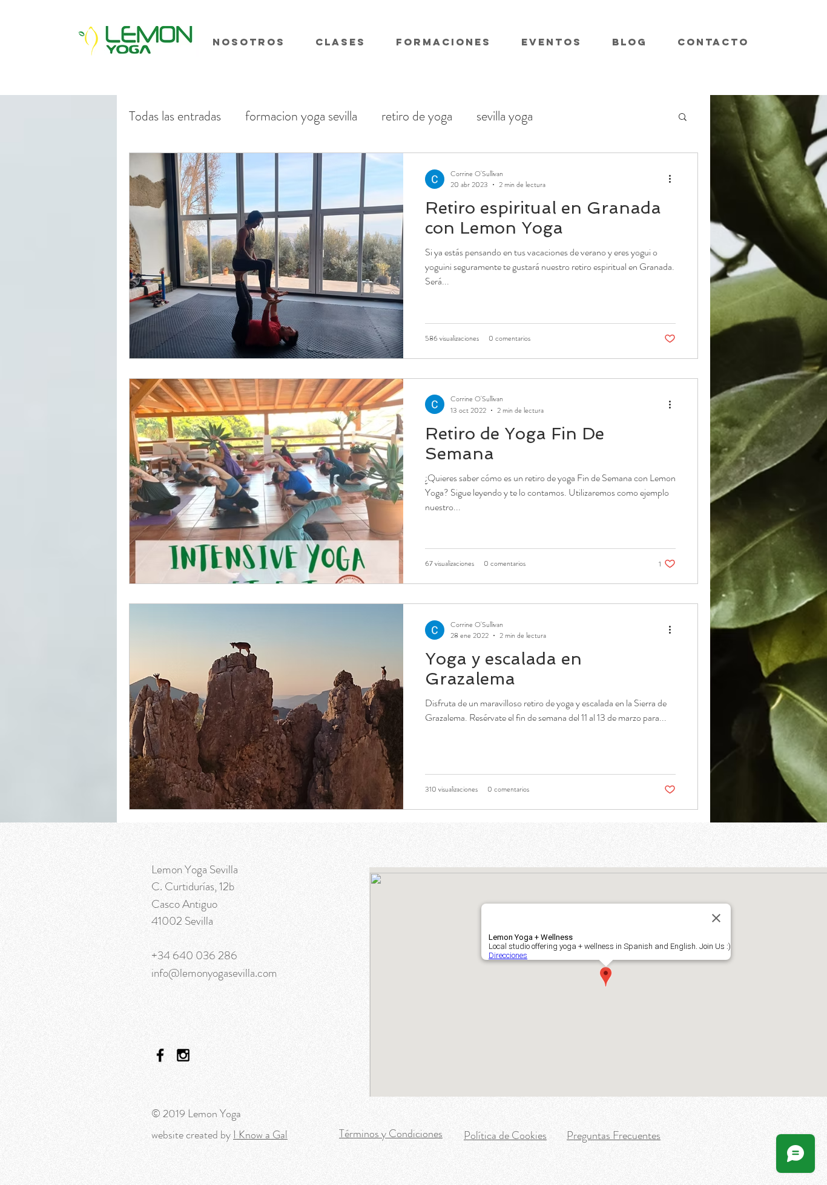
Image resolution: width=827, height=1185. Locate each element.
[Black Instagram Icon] (183, 1055)
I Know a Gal (260, 1135)
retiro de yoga (416, 116)
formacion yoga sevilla (301, 116)
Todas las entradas (175, 116)
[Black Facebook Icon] (160, 1055)
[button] (682, 117)
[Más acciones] (674, 179)
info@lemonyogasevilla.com (214, 973)
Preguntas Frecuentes (614, 1135)
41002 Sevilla (182, 921)
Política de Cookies (505, 1135)
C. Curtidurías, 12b (192, 886)
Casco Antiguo (184, 904)
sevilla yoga (504, 116)
